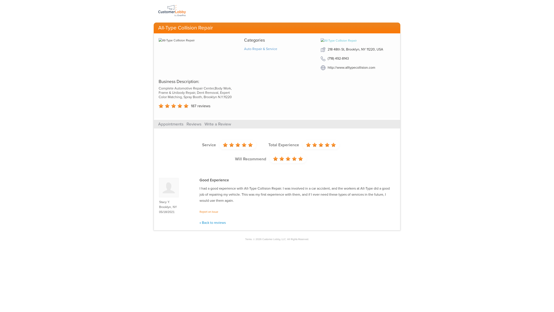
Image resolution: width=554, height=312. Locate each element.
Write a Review (218, 124)
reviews (200, 106)
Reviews (194, 124)
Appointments (171, 124)
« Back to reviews (213, 223)
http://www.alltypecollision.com (351, 67)
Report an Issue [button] (209, 212)
